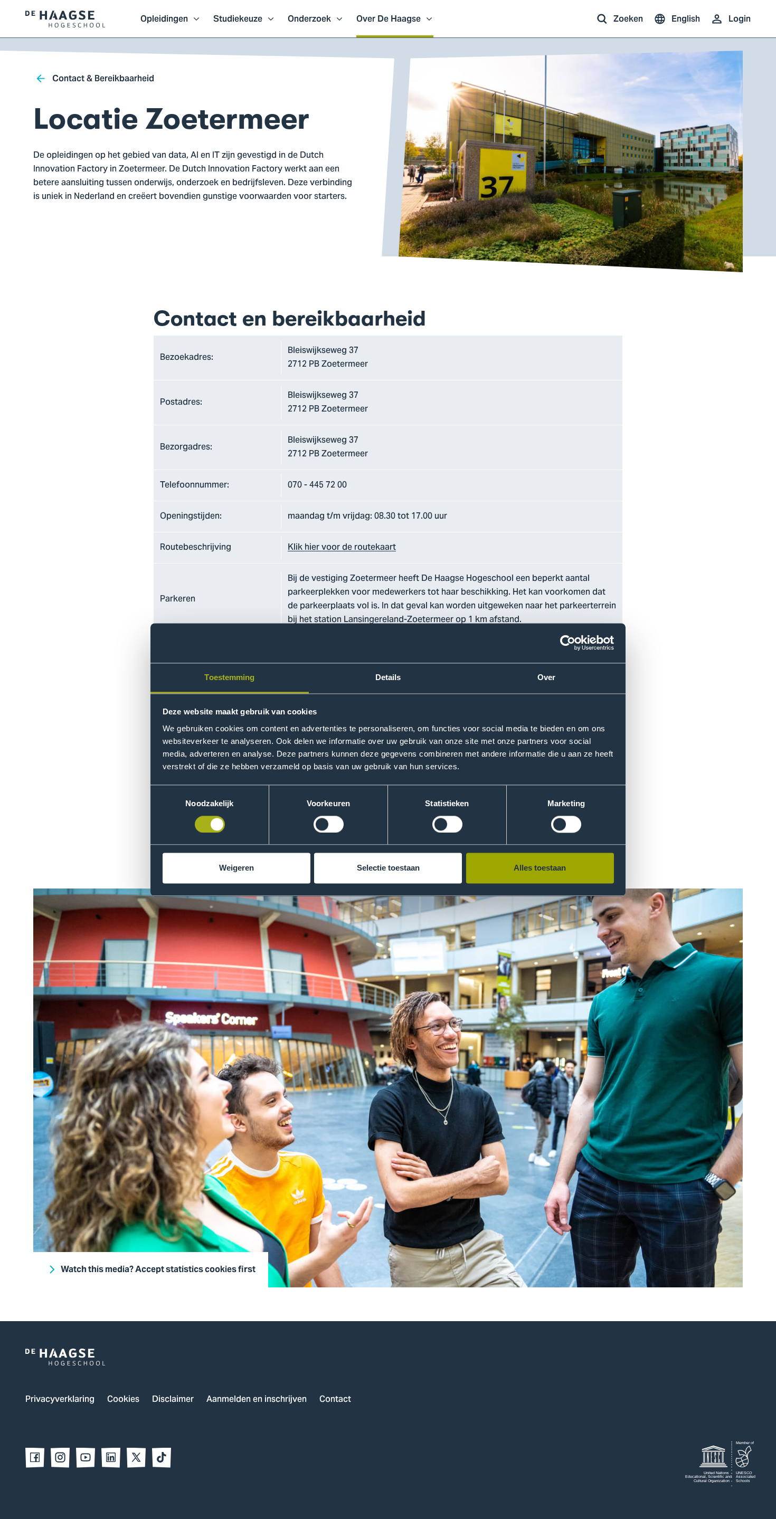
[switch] (329, 824)
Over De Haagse (388, 24)
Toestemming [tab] (229, 677)
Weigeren (236, 868)
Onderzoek (309, 24)
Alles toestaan (540, 868)
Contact (335, 1400)
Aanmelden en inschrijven (256, 1400)
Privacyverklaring (59, 1400)
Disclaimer (173, 1400)
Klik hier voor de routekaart (342, 548)
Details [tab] (388, 677)
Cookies (123, 1400)
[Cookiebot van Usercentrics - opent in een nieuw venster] (568, 643)
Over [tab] (546, 677)
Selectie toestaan (388, 868)
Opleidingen (164, 24)
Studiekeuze (237, 24)
